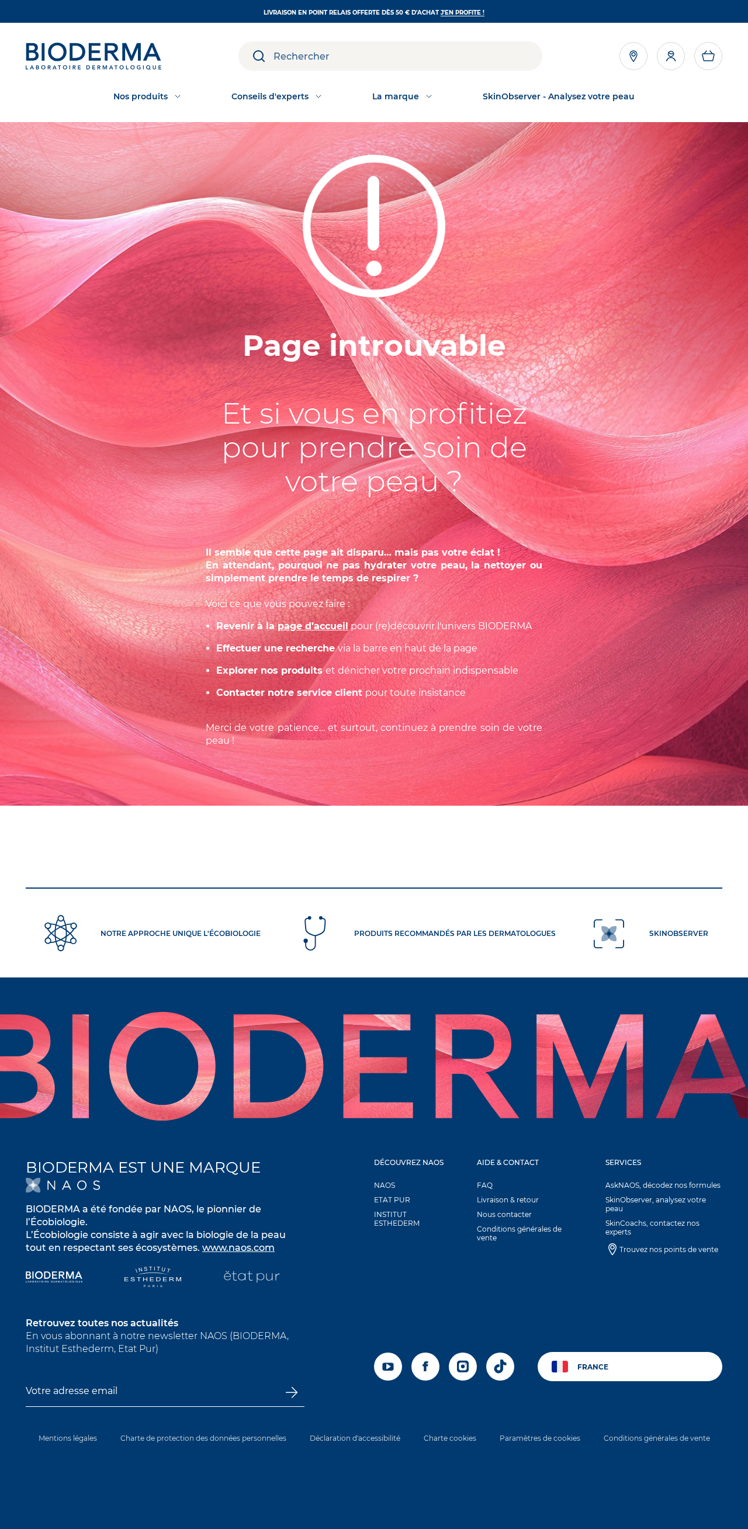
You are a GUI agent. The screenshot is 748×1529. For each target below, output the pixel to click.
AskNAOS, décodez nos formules (663, 1185)
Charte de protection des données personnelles (203, 1438)
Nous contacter (504, 1214)
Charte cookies (450, 1438)
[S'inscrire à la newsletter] (291, 1392)
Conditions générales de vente (519, 1233)
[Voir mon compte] (671, 56)
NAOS (384, 1185)
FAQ (485, 1185)
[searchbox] (407, 56)
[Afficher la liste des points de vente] (633, 56)
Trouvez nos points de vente (668, 1249)
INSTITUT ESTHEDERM (397, 1219)
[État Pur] (251, 1278)
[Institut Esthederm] (152, 1278)
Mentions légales (68, 1438)
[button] (708, 56)
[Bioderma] (54, 1278)
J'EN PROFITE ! (462, 12)
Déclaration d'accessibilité (355, 1438)
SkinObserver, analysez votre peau (655, 1204)
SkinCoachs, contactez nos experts (652, 1227)
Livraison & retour (508, 1199)
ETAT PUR (392, 1199)
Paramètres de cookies (540, 1438)
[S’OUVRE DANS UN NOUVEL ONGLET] (63, 1185)
